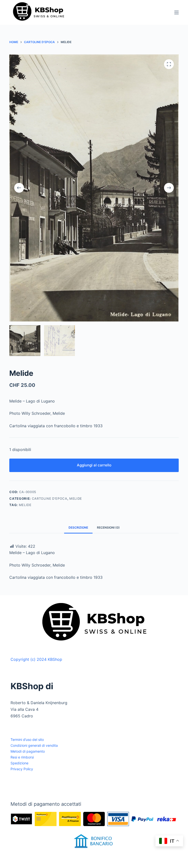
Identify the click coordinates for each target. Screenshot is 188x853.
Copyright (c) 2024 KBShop (36, 659)
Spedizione (19, 763)
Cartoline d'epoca (49, 498)
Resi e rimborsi (22, 757)
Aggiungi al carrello (94, 465)
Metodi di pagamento (28, 751)
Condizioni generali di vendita (34, 745)
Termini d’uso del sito (27, 739)
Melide (75, 498)
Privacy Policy (22, 769)
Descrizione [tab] (78, 527)
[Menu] (176, 12)
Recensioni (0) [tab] (108, 527)
